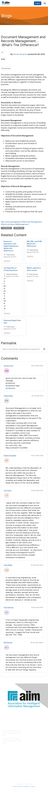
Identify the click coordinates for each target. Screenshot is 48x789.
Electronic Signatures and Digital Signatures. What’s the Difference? (11, 246)
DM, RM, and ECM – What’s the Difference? (35, 243)
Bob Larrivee (33, 274)
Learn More (7, 762)
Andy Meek (8, 565)
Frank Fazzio (10, 254)
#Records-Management (32, 222)
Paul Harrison (9, 607)
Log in (37, 3)
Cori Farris (7, 490)
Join (4, 757)
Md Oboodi (8, 642)
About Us (6, 776)
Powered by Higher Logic (24, 786)
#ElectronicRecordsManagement (15, 224)
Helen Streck (33, 250)
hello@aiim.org (12, 743)
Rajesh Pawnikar (10, 455)
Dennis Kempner (20, 54)
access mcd (8, 366)
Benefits (6, 760)
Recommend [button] (6, 68)
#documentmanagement (11, 222)
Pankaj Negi (8, 396)
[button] (44, 349)
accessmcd (10, 388)
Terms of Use (8, 778)
